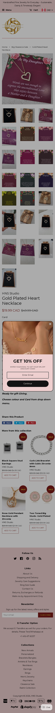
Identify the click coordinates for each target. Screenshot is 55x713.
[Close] (50, 324)
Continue (27, 383)
